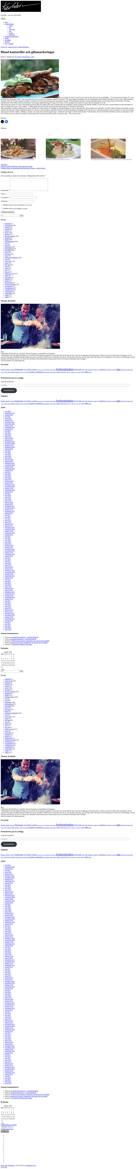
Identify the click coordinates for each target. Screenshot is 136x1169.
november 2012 (10, 615)
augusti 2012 (9, 620)
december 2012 (9, 613)
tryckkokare (8, 286)
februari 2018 (9, 502)
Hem (6, 22)
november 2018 (10, 486)
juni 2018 (8, 495)
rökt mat (7, 265)
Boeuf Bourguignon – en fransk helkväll (25, 637)
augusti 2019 (9, 470)
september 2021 (10, 427)
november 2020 (10, 443)
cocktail (34, 370)
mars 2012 (8, 629)
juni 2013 (8, 603)
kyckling (7, 254)
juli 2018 (7, 493)
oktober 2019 (9, 467)
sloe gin (7, 272)
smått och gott (12, 47)
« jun (2, 669)
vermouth (78, 372)
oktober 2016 (9, 531)
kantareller (4, 164)
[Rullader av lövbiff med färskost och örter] (67, 149)
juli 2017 (7, 515)
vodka (11, 26)
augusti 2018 (9, 492)
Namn (3, 194)
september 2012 (10, 619)
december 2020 (9, 442)
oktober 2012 (9, 617)
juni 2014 (8, 581)
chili (25, 369)
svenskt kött (63, 372)
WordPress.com (31, 1165)
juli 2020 (7, 451)
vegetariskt (8, 291)
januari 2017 (9, 526)
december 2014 (9, 570)
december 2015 (9, 549)
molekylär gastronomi (127, 369)
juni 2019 (8, 474)
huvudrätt (8, 40)
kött (6, 252)
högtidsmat (8, 247)
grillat (86, 369)
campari (12, 369)
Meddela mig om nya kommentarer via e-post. (17, 205)
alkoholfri (12, 35)
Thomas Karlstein (23, 47)
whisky (7, 297)
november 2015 (10, 551)
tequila (11, 33)
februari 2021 (9, 438)
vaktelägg (73, 372)
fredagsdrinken (9, 24)
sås (6, 47)
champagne (18, 369)
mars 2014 (8, 586)
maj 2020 (8, 454)
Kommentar (5, 190)
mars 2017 (8, 522)
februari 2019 (9, 481)
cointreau (39, 369)
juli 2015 (7, 558)
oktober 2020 (9, 445)
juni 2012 (8, 624)
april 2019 (8, 477)
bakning (7, 227)
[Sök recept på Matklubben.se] (9, 1125)
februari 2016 (9, 545)
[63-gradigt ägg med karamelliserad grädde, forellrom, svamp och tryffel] (112, 149)
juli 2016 (7, 536)
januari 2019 (9, 483)
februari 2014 (9, 588)
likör (6, 256)
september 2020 (10, 447)
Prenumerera (9, 390)
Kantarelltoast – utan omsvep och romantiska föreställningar (18, 159)
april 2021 (8, 434)
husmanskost (9, 248)
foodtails (7, 238)
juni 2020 (8, 452)
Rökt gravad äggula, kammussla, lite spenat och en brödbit (31, 641)
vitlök (82, 372)
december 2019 (9, 463)
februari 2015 (9, 567)
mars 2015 (8, 565)
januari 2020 (9, 461)
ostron (2, 372)
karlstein (102, 370)
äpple (90, 372)
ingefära (95, 369)
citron (29, 369)
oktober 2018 (9, 488)
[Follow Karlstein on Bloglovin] (7, 1127)
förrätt (7, 38)
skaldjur (32, 372)
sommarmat (46, 372)
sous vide (8, 277)
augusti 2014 (9, 577)
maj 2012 (8, 626)
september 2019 (10, 468)
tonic (69, 372)
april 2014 (8, 585)
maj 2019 (8, 476)
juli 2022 (7, 417)
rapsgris (9, 372)
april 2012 (8, 628)
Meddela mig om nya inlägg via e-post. (15, 208)
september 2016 (10, 533)
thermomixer (9, 282)
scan (24, 372)
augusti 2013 (9, 599)
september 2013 (10, 597)
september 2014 (10, 576)
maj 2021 (8, 433)
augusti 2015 (9, 556)
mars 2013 (8, 608)
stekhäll (7, 279)
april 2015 (8, 563)
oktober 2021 (9, 425)
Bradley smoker (5, 369)
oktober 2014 (9, 574)
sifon (27, 372)
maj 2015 (8, 561)
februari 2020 (9, 459)
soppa (6, 275)
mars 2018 (8, 501)
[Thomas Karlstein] (30, 348)
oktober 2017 (9, 510)
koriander (108, 369)
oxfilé (5, 372)
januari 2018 (9, 504)
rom (10, 31)
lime (119, 369)
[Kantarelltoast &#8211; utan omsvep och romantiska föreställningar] (22, 149)
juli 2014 (7, 579)
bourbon (7, 229)
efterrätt (7, 42)
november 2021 (10, 424)
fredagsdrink (52, 369)
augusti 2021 (9, 429)
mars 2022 (8, 418)
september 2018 (10, 490)
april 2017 (8, 520)
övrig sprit (12, 29)
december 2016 (9, 527)
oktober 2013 (9, 595)
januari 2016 (9, 547)
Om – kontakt (9, 44)
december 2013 (9, 592)
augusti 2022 (9, 415)
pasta (6, 263)
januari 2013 (9, 611)
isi (98, 369)
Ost (6, 259)
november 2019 (10, 465)
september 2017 (10, 511)
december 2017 (9, 506)
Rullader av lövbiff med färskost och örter (58, 159)
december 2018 (9, 484)
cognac (7, 231)
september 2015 (10, 554)
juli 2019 (7, 472)
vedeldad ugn (9, 290)
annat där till (9, 225)
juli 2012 (7, 622)
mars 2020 (8, 458)
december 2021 (9, 422)
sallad (6, 268)
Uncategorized (9, 288)
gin (10, 27)
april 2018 (8, 499)
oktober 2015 (9, 552)
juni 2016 (8, 538)
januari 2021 (9, 440)
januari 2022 (9, 420)
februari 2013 (9, 610)
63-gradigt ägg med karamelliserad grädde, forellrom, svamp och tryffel (111, 159)
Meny (3, 18)
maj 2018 (8, 497)
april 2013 (8, 606)
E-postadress (5, 197)
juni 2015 (8, 560)
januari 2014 (9, 590)
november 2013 (10, 594)
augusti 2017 (9, 513)
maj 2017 (8, 518)
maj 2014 (8, 583)
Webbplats (4, 201)
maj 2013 (8, 604)
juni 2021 (8, 431)
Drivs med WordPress (8, 1165)
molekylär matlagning (11, 36)
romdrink (17, 372)
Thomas (9, 57)
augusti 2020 (9, 449)
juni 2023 (8, 411)
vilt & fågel (8, 293)
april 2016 (8, 542)
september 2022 (10, 413)
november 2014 (10, 572)
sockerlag (39, 372)
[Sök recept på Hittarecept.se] (7, 1129)
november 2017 (10, 508)
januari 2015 (9, 569)
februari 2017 (9, 524)
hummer (90, 369)
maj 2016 (8, 540)
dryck (6, 232)
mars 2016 (8, 544)
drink (43, 369)
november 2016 (10, 529)
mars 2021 (8, 436)
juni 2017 (8, 517)
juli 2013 (7, 601)
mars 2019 (8, 479)
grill (6, 245)
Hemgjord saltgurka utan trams (22, 644)
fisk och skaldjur (10, 236)
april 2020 (8, 456)
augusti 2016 (9, 535)
